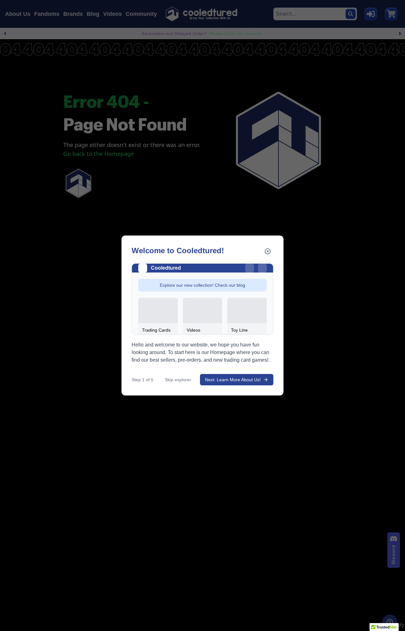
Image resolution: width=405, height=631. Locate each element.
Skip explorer (178, 379)
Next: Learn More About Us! (233, 379)
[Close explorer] (267, 251)
